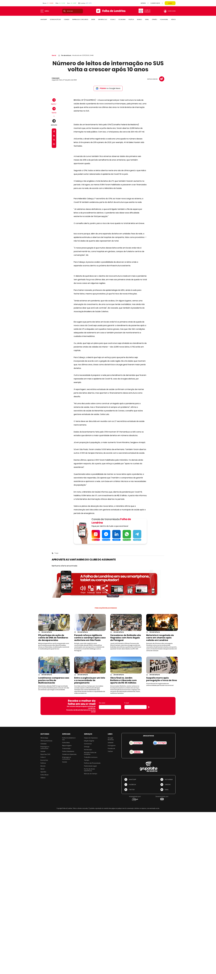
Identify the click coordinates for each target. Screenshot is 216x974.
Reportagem (67, 745)
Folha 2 (43, 757)
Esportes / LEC (45, 754)
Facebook (111, 748)
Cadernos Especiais (69, 754)
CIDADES (66, 19)
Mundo (42, 766)
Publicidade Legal (90, 766)
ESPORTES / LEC (102, 19)
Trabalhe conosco (90, 757)
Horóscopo (88, 750)
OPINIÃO (154, 19)
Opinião (43, 772)
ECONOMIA (122, 19)
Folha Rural (44, 775)
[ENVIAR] (149, 707)
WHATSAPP (43, 19)
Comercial (88, 744)
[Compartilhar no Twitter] (54, 140)
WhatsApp (44, 738)
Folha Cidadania (68, 751)
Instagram (112, 745)
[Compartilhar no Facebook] (54, 132)
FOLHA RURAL (164, 19)
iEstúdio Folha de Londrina (90, 753)
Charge (86, 747)
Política (43, 763)
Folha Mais (66, 743)
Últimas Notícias (46, 741)
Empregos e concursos (44, 747)
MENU (47, 11)
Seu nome (102, 703)
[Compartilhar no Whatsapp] (54, 144)
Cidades (43, 744)
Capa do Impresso (91, 738)
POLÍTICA (131, 19)
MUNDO (139, 19)
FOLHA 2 (112, 19)
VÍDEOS (173, 19)
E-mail (126, 703)
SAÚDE (93, 19)
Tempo (86, 760)
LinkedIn (110, 743)
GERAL (147, 19)
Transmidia (66, 748)
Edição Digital (89, 741)
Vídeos (42, 778)
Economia (44, 760)
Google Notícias (111, 739)
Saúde (42, 751)
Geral (54, 55)
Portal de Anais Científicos (89, 770)
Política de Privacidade (92, 763)
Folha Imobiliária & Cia (68, 739)
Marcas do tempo (90, 774)
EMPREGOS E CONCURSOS (80, 19)
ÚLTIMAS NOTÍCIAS (55, 19)
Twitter (110, 751)
